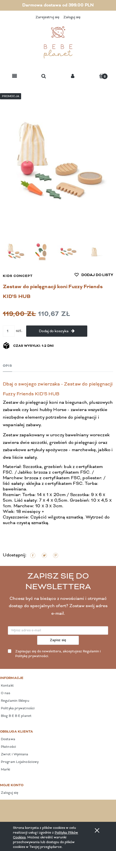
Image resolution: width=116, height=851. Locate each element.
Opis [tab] (7, 366)
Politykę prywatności (31, 656)
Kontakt (7, 685)
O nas (5, 693)
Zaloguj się (9, 793)
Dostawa (7, 739)
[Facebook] (33, 555)
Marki (5, 769)
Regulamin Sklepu (14, 701)
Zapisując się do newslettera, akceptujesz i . (58, 654)
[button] (14, 76)
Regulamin (91, 651)
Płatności (8, 747)
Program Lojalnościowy (19, 762)
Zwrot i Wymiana (14, 754)
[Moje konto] (72, 76)
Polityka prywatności (17, 708)
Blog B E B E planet (16, 716)
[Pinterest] (56, 555)
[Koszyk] (101, 76)
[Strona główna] (58, 42)
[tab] (7, 365)
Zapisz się (58, 640)
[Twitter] (44, 555)
